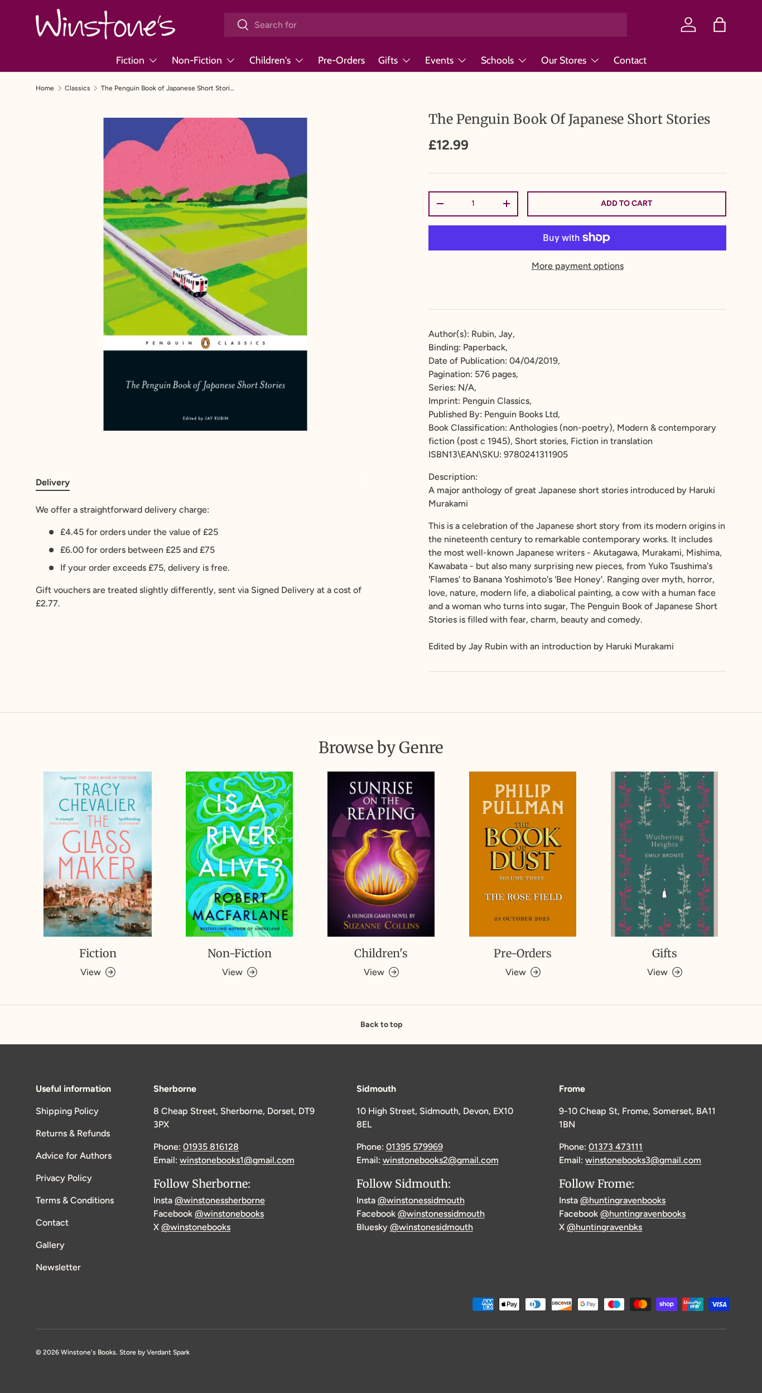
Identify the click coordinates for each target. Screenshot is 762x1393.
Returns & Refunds (73, 1133)
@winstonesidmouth (431, 1227)
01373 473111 (616, 1146)
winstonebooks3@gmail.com (643, 1160)
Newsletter (58, 1267)
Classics (77, 88)
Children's (270, 60)
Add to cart (626, 203)
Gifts (388, 60)
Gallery (50, 1245)
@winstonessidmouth (421, 1200)
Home (45, 88)
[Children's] (381, 854)
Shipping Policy (67, 1111)
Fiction (130, 60)
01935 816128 (211, 1146)
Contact (630, 60)
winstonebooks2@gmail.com (441, 1160)
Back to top (381, 1024)
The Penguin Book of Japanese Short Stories (168, 88)
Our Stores (563, 60)
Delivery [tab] (53, 482)
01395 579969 (414, 1146)
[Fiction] (98, 854)
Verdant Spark (168, 1352)
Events (439, 60)
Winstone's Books (88, 1352)
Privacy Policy (64, 1178)
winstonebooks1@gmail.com (237, 1160)
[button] (719, 24)
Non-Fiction (197, 60)
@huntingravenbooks (622, 1200)
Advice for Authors (74, 1155)
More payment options (578, 266)
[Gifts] (664, 854)
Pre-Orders (341, 60)
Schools (497, 60)
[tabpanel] (205, 556)
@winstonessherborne (220, 1200)
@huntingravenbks (604, 1227)
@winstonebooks (229, 1213)
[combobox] (426, 25)
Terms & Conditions (75, 1200)
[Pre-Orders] (523, 854)
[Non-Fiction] (239, 854)
